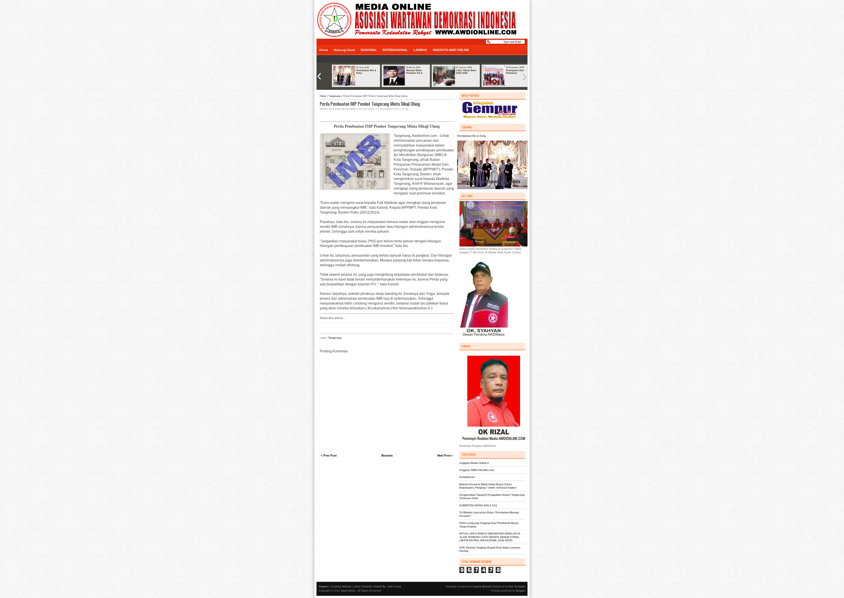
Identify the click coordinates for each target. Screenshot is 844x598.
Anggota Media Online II (474, 463)
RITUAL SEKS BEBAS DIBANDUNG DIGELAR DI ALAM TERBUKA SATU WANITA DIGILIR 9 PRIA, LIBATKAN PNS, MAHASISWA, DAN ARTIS (489, 537)
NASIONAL (369, 50)
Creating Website (341, 586)
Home (323, 50)
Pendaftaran (467, 477)
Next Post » (445, 455)
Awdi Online (348, 590)
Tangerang (334, 96)
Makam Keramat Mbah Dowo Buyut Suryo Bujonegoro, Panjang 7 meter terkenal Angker (488, 486)
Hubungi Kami (344, 50)
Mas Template (517, 586)
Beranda (387, 455)
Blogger (520, 590)
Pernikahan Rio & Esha (366, 71)
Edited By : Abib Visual (387, 586)
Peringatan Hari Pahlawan (515, 71)
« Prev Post (329, 455)
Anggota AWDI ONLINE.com (476, 470)
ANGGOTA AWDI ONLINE (451, 50)
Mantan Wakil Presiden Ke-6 (414, 71)
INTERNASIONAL (395, 50)
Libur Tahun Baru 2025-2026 (466, 71)
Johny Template (362, 586)
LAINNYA (420, 50)
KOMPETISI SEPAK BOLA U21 (478, 505)
